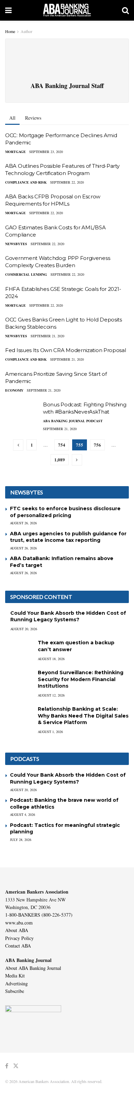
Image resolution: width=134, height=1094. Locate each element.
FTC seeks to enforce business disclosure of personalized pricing (65, 511)
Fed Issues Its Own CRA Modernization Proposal (65, 350)
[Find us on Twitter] (16, 1066)
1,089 (59, 459)
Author (26, 31)
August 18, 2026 (51, 658)
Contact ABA (18, 945)
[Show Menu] (8, 10)
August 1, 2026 (50, 731)
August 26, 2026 (23, 523)
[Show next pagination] (77, 460)
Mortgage (15, 151)
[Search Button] (125, 10)
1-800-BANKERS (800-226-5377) (38, 914)
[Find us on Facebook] (6, 1066)
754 (61, 444)
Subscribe (14, 991)
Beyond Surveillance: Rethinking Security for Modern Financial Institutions (80, 679)
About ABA (16, 930)
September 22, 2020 (67, 182)
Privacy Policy (19, 938)
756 (97, 444)
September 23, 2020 (46, 151)
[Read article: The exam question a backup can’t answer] (19, 649)
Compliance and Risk (26, 182)
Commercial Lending (26, 274)
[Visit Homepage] (67, 10)
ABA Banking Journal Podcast (73, 420)
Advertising (16, 983)
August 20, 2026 (23, 628)
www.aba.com (19, 922)
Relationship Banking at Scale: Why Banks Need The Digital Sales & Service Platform (83, 715)
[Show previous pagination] (18, 445)
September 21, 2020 (47, 335)
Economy (14, 390)
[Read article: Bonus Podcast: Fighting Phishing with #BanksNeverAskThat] (22, 413)
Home (10, 31)
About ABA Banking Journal (33, 968)
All (12, 117)
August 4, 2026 (22, 814)
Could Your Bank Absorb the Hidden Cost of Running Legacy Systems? (68, 616)
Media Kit (15, 975)
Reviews (33, 117)
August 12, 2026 (51, 695)
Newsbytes (16, 243)
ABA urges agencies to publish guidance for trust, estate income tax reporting (68, 537)
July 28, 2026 (20, 839)
